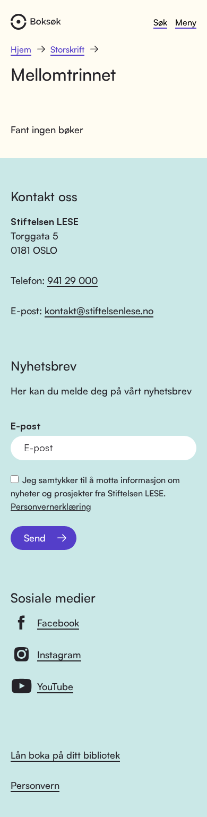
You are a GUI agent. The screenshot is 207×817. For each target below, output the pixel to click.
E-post (26, 426)
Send (35, 538)
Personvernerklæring (51, 506)
